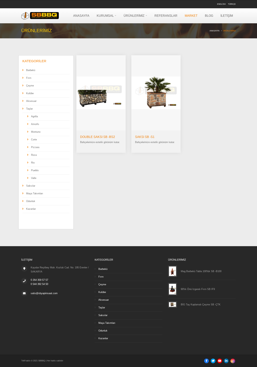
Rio (33, 162)
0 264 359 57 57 (39, 279)
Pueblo (35, 170)
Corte (34, 139)
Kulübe (30, 93)
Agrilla (34, 116)
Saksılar (30, 185)
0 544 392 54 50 (39, 284)
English (221, 4)
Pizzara (35, 147)
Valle (33, 178)
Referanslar (165, 15)
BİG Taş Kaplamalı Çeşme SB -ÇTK (201, 304)
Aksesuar (31, 101)
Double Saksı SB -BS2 (97, 136)
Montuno (35, 131)
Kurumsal (105, 15)
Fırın (28, 77)
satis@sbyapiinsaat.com (44, 293)
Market (191, 15)
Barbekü (30, 70)
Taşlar (29, 108)
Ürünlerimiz (134, 15)
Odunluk (30, 201)
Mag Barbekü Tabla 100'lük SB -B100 (201, 271)
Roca (34, 155)
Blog (209, 15)
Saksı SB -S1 (144, 136)
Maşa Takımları (34, 193)
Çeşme (30, 85)
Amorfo (35, 124)
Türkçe (232, 4)
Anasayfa (81, 15)
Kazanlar (31, 208)
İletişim (227, 15)
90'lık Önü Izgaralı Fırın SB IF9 (198, 289)
